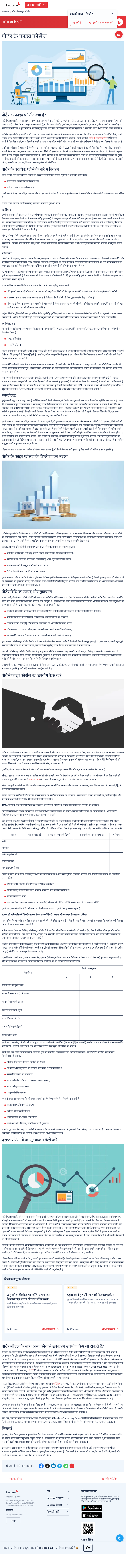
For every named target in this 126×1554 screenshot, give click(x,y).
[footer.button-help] (120, 1538)
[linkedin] (53, 1465)
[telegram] (59, 1465)
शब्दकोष (5, 11)
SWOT (30, 1370)
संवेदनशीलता (34, 779)
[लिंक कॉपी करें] (71, 1465)
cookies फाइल (46, 1548)
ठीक (88, 1548)
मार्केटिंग (56, 1384)
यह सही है (77, 22)
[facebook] (41, 1465)
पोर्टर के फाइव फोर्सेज (98, 138)
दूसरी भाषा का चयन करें (102, 22)
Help (13, 1520)
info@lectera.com (14, 1514)
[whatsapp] (65, 1465)
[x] (47, 1465)
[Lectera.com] (13, 5)
